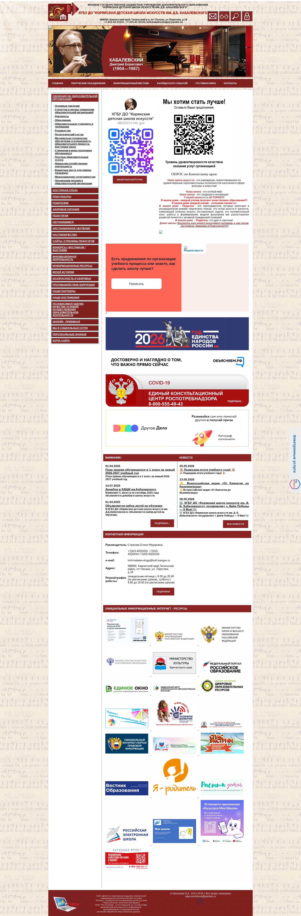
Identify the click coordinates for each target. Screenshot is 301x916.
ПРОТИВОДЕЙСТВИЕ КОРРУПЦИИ (74, 285)
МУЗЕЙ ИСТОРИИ (63, 272)
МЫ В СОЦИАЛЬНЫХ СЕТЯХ (70, 328)
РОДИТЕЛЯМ (60, 203)
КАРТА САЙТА (61, 340)
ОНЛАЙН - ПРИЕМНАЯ (66, 321)
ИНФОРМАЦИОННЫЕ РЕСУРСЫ (72, 265)
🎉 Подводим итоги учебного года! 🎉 (207, 469)
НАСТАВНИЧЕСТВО (65, 234)
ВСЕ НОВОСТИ (235, 524)
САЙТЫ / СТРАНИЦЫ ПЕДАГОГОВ (74, 241)
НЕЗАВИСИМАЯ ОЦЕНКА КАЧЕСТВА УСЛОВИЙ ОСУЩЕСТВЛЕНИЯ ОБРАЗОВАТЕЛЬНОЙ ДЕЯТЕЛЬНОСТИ (68, 310)
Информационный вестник (131, 83)
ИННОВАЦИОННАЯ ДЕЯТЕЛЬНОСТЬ (64, 258)
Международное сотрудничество (75, 177)
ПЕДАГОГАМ (60, 215)
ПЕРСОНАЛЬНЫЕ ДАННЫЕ (70, 334)
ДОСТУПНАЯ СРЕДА (65, 190)
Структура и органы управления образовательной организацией (74, 111)
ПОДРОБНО (163, 591)
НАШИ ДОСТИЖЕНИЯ (66, 297)
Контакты (230, 83)
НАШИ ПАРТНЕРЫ (64, 291)
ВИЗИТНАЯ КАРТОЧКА (130, 179)
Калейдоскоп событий (172, 83)
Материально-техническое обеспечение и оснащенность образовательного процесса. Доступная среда (73, 142)
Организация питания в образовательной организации (73, 182)
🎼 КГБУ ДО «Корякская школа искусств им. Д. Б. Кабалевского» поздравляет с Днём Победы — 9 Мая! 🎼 (214, 506)
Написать (136, 284)
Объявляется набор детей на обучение (133, 505)
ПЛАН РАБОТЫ (62, 196)
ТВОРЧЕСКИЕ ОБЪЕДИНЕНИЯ (88, 83)
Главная (57, 83)
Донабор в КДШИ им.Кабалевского (130, 489)
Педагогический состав (69, 134)
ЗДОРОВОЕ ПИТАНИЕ (66, 209)
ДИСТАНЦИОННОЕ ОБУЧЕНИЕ (71, 228)
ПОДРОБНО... (162, 523)
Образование (63, 120)
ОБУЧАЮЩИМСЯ (63, 222)
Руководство (63, 130)
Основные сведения (67, 106)
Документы (62, 116)
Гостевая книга (206, 83)
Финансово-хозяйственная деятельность (71, 165)
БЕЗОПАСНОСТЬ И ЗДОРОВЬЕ (72, 278)
